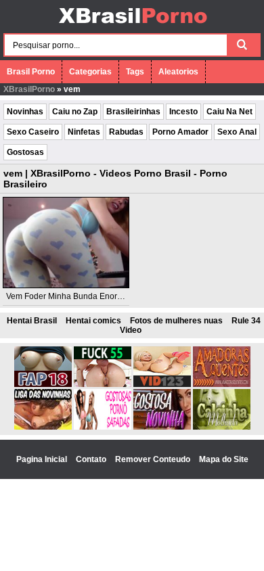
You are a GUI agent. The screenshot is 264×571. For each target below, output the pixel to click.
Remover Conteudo (153, 459)
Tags (135, 71)
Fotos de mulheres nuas (176, 320)
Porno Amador (180, 132)
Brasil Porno (31, 71)
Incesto (183, 111)
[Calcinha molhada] (221, 427)
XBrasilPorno (29, 89)
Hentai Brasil (32, 320)
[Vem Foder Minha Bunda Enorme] (66, 242)
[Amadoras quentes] (221, 384)
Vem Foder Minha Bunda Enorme (67, 296)
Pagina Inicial (42, 459)
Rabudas (126, 132)
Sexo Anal (237, 132)
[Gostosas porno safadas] (102, 427)
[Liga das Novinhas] (43, 427)
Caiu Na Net (229, 111)
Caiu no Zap (74, 111)
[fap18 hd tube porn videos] (43, 384)
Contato (92, 459)
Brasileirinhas (133, 111)
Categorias (90, 71)
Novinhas (25, 111)
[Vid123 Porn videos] (162, 384)
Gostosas (25, 152)
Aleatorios (178, 71)
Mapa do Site (223, 459)
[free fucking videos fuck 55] (102, 384)
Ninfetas (84, 132)
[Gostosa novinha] (162, 427)
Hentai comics (93, 320)
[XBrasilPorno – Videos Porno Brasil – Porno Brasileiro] (132, 25)
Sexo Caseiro (33, 132)
